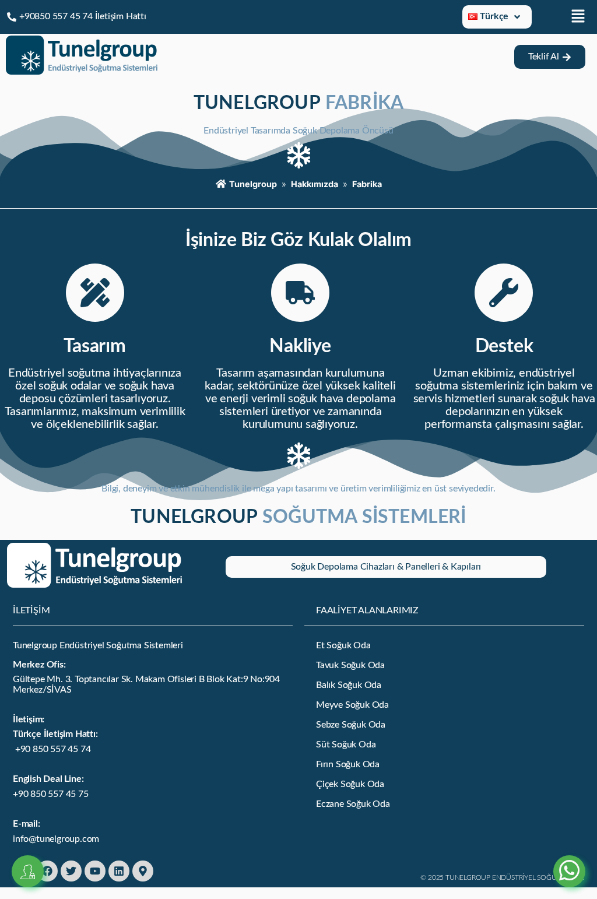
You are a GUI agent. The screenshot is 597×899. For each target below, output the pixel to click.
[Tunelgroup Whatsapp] (569, 857)
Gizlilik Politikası (53, 685)
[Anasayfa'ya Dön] (81, 71)
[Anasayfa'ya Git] (94, 584)
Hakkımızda (314, 184)
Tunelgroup (253, 184)
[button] (578, 16)
